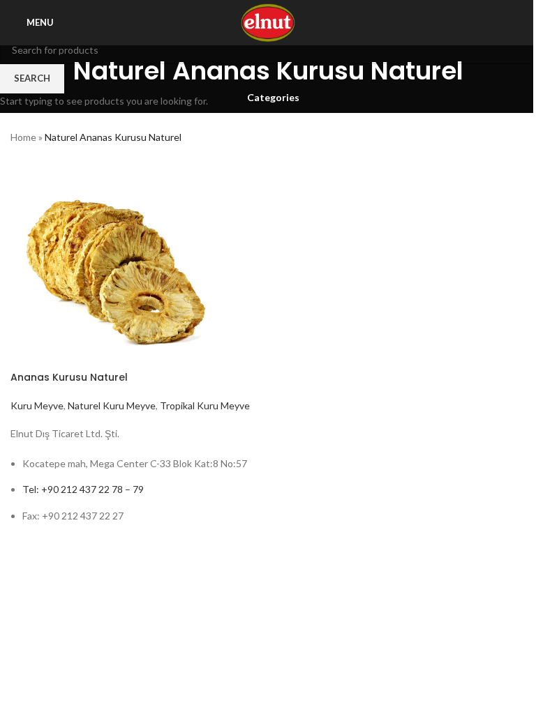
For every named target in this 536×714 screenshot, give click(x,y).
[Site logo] (268, 21)
